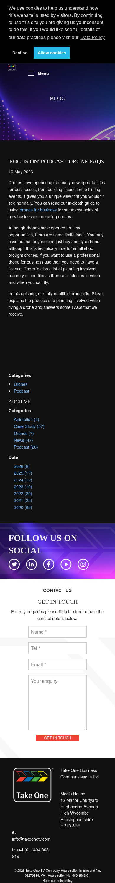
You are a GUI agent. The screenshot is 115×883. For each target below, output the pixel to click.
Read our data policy (57, 880)
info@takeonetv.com (31, 839)
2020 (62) (23, 507)
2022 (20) (23, 493)
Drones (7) (24, 433)
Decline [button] (19, 52)
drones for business (38, 209)
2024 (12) (23, 479)
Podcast (21, 391)
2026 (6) (22, 466)
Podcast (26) (26, 447)
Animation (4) (26, 419)
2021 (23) (23, 500)
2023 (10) (23, 486)
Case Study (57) (29, 426)
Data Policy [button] (92, 37)
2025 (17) (23, 473)
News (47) (23, 440)
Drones (20, 384)
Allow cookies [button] (52, 52)
